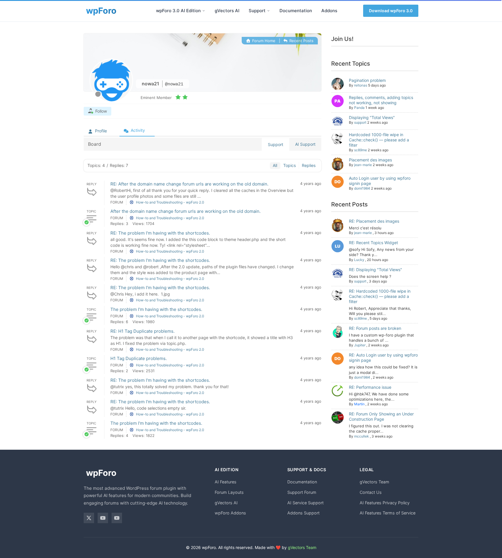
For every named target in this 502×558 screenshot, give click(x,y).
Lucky (359, 260)
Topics (289, 165)
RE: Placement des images (374, 221)
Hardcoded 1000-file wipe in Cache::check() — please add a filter (379, 139)
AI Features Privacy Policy (385, 502)
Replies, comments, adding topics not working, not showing (381, 100)
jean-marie (363, 165)
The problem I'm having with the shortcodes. (156, 309)
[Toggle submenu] (203, 10)
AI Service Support (305, 502)
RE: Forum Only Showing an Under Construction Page (381, 416)
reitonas (360, 85)
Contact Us (371, 492)
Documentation (295, 10)
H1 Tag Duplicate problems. (138, 358)
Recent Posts (300, 40)
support (360, 122)
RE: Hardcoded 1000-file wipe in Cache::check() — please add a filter (379, 296)
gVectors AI (227, 10)
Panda (359, 107)
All (275, 165)
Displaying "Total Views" (372, 117)
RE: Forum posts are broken (375, 328)
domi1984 (362, 188)
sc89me (360, 150)
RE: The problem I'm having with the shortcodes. (160, 233)
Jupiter (359, 345)
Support (257, 10)
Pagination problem (367, 80)
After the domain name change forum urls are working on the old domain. (185, 211)
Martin (359, 404)
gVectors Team (374, 481)
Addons (329, 10)
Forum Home (263, 40)
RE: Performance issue (370, 387)
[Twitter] (89, 518)
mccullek (361, 436)
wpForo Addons (230, 512)
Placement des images (370, 159)
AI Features (225, 481)
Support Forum (301, 492)
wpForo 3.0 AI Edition (178, 10)
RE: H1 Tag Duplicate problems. (142, 331)
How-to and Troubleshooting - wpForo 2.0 (170, 202)
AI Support (305, 144)
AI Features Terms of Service (387, 512)
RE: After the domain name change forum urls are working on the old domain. (189, 184)
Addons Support (303, 512)
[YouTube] (103, 518)
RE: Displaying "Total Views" (375, 269)
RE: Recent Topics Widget (373, 242)
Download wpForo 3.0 (391, 10)
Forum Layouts (229, 492)
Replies (308, 165)
